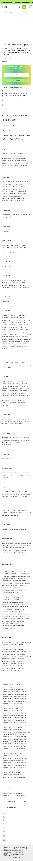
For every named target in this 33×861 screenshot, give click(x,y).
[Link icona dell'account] (19, 7)
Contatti (17, 857)
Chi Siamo (23, 855)
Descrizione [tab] (10, 110)
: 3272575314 (11, 855)
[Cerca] (28, 12)
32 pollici (25, 45)
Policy (12, 857)
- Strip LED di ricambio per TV (11, 45)
